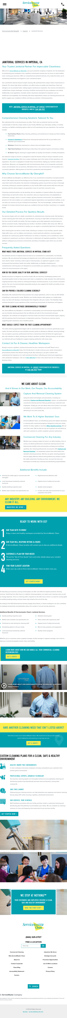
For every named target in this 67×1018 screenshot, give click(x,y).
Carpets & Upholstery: (15, 139)
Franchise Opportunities (50, 960)
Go (43, 946)
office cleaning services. (54, 426)
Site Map (25, 1011)
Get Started (33, 581)
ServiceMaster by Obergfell (18, 71)
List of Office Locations (50, 964)
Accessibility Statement (16, 971)
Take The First (33, 908)
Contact (42, 107)
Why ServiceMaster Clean (17, 956)
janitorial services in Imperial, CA (25, 107)
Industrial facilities (13, 159)
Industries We (15, 507)
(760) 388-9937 (40, 109)
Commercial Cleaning (17, 952)
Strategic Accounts (50, 956)
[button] (4, 4)
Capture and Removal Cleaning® (41, 400)
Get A (12, 656)
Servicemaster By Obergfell (10, 31)
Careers (50, 967)
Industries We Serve (50, 952)
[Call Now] (62, 4)
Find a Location (33, 942)
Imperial (25, 31)
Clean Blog (16, 967)
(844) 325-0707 (33, 937)
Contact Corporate (17, 964)
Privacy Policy (50, 971)
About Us (17, 960)
